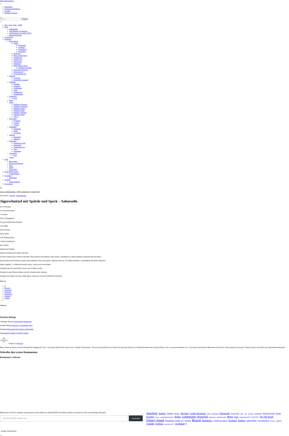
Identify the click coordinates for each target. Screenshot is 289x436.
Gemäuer (250, 414)
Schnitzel (19, 333)
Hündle (278, 413)
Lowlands (17, 133)
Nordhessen (18, 58)
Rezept (196, 420)
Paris (15, 98)
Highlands (17, 129)
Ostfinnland (18, 88)
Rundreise (207, 420)
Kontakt (7, 11)
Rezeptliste (13, 178)
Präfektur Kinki (19, 111)
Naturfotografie (221, 417)
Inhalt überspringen (7, 1)
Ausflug (162, 413)
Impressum (8, 7)
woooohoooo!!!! (169, 424)
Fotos (241, 414)
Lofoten (16, 123)
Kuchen (157, 417)
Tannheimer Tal (19, 147)
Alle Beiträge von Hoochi (18, 31)
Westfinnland (18, 94)
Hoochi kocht (269, 413)
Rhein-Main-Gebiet (20, 66)
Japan (11, 102)
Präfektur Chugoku (20, 104)
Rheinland (17, 64)
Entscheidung (215, 414)
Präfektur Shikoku (20, 113)
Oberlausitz (18, 62)
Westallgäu (22, 51)
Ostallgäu (21, 47)
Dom (208, 414)
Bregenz (185, 413)
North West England (21, 80)
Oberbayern (18, 60)
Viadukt (150, 423)
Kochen (150, 416)
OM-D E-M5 (255, 417)
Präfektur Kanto (19, 109)
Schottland (13, 127)
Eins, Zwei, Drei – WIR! (13, 25)
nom (236, 417)
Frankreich (13, 96)
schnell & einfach (9, 333)
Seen (11, 166)
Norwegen (13, 119)
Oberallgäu (22, 45)
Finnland (12, 82)
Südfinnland (18, 92)
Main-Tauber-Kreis (20, 56)
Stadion (241, 420)
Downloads (9, 184)
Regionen (8, 39)
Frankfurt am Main (24, 68)
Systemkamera (263, 421)
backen (170, 413)
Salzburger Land (19, 143)
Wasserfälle (13, 170)
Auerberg (152, 413)
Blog (6, 27)
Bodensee (17, 54)
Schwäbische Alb (20, 74)
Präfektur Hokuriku (20, 106)
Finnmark (17, 121)
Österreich (12, 141)
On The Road (266, 416)
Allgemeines (13, 29)
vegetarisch (279, 421)
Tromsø (16, 125)
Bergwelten (13, 161)
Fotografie (225, 413)
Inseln (16, 131)
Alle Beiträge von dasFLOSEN (20, 33)
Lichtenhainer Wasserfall (195, 416)
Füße (245, 413)
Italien (11, 100)
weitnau (159, 423)
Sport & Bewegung (11, 172)
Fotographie (235, 414)
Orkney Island (155, 420)
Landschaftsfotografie (167, 417)
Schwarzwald (18, 72)
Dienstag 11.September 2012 (22, 325)
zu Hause (180, 423)
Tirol (15, 149)
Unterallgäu (22, 49)
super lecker (251, 420)
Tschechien (13, 153)
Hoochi (12, 196)
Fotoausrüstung (14, 182)
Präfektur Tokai (19, 115)
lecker (178, 416)
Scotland (232, 420)
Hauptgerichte (21, 196)
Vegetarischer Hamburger (22, 322)
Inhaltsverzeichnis (11, 13)
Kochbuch (8, 176)
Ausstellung (9, 37)
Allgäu (16, 43)
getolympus (258, 414)
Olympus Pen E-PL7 (244, 417)
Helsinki (17, 84)
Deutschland (13, 41)
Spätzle (25, 333)
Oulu (15, 90)
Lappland (17, 86)
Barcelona (17, 137)
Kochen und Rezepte (25, 329)
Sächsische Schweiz (21, 70)
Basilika (177, 414)
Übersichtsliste (14, 174)
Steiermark (17, 145)
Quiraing (188, 421)
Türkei (11, 157)
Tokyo (16, 117)
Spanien (12, 135)
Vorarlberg (17, 151)
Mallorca (17, 139)
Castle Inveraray (198, 413)
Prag (15, 155)
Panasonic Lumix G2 (174, 420)
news (230, 416)
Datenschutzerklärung (12, 9)
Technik (7, 180)
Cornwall (17, 78)
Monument (212, 417)
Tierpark (272, 421)
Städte (11, 168)
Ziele (6, 159)
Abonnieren (136, 418)
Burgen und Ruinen (16, 163)
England (12, 76)
